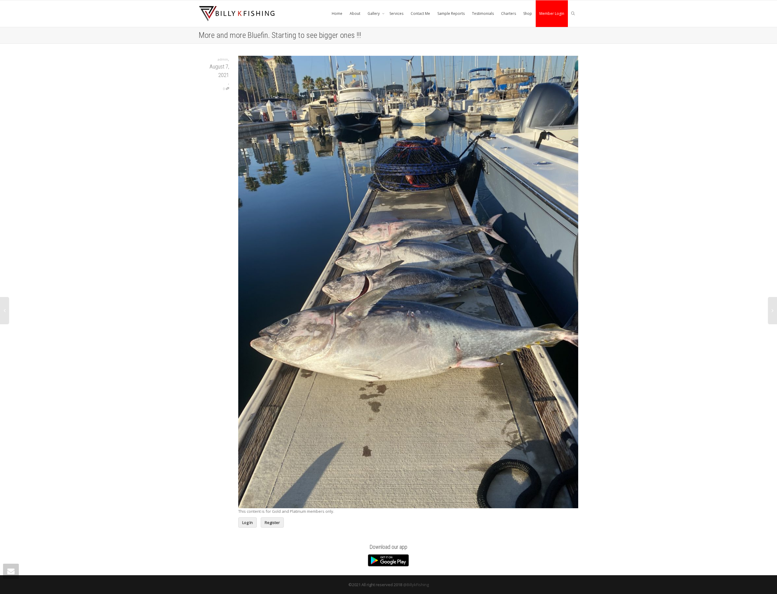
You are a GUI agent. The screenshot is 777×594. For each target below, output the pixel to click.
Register (272, 522)
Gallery (374, 13)
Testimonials (483, 13)
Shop (527, 13)
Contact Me (420, 13)
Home (337, 13)
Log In (247, 522)
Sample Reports (451, 13)
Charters (508, 13)
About (355, 13)
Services (396, 13)
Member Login (551, 13)
